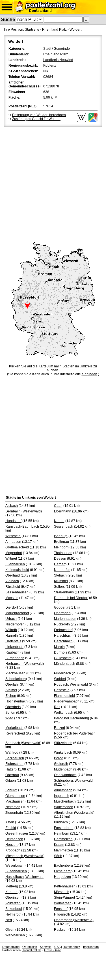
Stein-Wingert (64, 898)
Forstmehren (63, 828)
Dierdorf (11, 607)
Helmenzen (14, 839)
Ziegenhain (14, 813)
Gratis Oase (52, 950)
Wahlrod (11, 752)
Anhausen (13, 542)
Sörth (58, 856)
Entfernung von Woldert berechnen (39, 115)
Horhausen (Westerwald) (24, 664)
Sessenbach (63, 526)
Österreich (29, 946)
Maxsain (11, 598)
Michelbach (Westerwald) (24, 856)
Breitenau (61, 542)
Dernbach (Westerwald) (23, 511)
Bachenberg (63, 865)
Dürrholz (60, 652)
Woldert (75, 29)
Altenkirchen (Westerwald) (74, 813)
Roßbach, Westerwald (71, 684)
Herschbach (63, 641)
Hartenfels (13, 641)
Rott (57, 707)
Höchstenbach (16, 701)
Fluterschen (14, 764)
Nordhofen (62, 570)
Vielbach (12, 581)
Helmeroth (13, 914)
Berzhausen (14, 758)
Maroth (59, 647)
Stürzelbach (63, 743)
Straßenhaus (64, 592)
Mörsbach (61, 892)
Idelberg (11, 886)
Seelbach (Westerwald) (23, 743)
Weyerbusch (15, 865)
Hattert (10, 769)
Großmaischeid (17, 547)
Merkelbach (14, 728)
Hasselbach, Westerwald (24, 877)
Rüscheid (12, 587)
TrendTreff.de (31, 950)
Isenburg (61, 536)
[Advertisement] (53, 183)
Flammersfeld (64, 696)
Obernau (12, 775)
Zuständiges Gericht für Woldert (36, 119)
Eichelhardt (63, 871)
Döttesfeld (62, 690)
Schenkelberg (16, 679)
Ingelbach (61, 796)
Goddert (60, 607)
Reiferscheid (15, 733)
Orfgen (10, 781)
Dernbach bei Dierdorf (71, 598)
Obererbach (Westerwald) (74, 920)
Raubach (12, 652)
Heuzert (11, 845)
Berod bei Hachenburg (71, 718)
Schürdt (11, 790)
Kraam (59, 845)
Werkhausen (15, 935)
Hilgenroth (62, 914)
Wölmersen (63, 903)
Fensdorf (61, 909)
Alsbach (11, 506)
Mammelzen (63, 850)
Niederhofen (15, 624)
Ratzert (59, 728)
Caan (58, 506)
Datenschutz (71, 946)
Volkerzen (13, 903)
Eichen (10, 696)
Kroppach (12, 850)
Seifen (10, 713)
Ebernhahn (62, 511)
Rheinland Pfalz (54, 29)
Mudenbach (63, 769)
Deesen (60, 559)
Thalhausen (63, 553)
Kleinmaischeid (17, 570)
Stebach (60, 575)
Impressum (91, 946)
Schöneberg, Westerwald (73, 781)
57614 (48, 106)
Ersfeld (10, 828)
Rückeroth (62, 624)
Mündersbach (64, 664)
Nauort (59, 521)
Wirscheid (13, 536)
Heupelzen (62, 877)
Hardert (60, 564)
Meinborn (61, 547)
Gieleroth (61, 764)
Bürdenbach (14, 658)
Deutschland (11, 946)
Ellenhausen (15, 564)
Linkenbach (14, 647)
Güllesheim (63, 658)
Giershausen (15, 796)
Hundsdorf (13, 521)
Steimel (11, 690)
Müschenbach (65, 801)
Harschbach (63, 636)
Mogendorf (13, 553)
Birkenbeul (13, 909)
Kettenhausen (64, 886)
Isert (8, 920)
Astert (9, 822)
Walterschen (63, 807)
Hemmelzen (63, 839)
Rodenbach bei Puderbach (75, 733)
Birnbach (61, 822)
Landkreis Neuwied (58, 60)
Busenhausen (16, 871)
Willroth (11, 630)
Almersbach (63, 790)
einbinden (89, 374)
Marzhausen (15, 801)
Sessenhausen (17, 592)
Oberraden (62, 613)
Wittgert (11, 559)
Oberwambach (65, 775)
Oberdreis (13, 707)
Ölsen (9, 930)
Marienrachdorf (17, 613)
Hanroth (11, 636)
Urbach (11, 619)
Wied (9, 718)
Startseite (32, 29)
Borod (58, 758)
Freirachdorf (63, 630)
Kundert (11, 892)
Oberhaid (12, 575)
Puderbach (62, 673)
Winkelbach (63, 752)
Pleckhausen (15, 673)
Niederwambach (66, 701)
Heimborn (61, 833)
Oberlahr (12, 684)
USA (57, 946)
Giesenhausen (16, 833)
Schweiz (45, 946)
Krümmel (61, 581)
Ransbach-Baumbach (22, 526)
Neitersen (12, 807)
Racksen (61, 930)
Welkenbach (63, 713)
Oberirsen (13, 898)
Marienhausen (65, 619)
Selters (59, 587)
